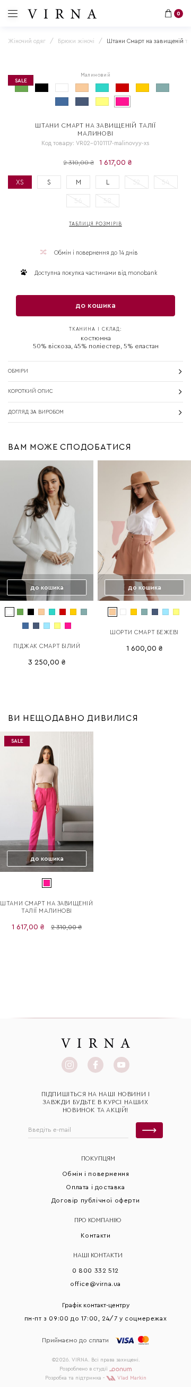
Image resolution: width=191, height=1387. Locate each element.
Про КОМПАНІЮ (97, 1220)
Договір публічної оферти (95, 1200)
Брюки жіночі (76, 41)
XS (20, 182)
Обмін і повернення (95, 1174)
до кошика (95, 305)
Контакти (96, 1235)
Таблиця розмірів (95, 224)
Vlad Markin (131, 1378)
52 (136, 182)
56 (78, 200)
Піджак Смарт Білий (47, 646)
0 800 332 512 (95, 1270)
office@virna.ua (95, 1284)
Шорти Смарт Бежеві (144, 632)
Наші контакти (98, 1255)
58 (107, 200)
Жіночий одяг (27, 41)
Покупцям (98, 1158)
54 (166, 182)
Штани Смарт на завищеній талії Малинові (46, 907)
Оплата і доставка (95, 1187)
